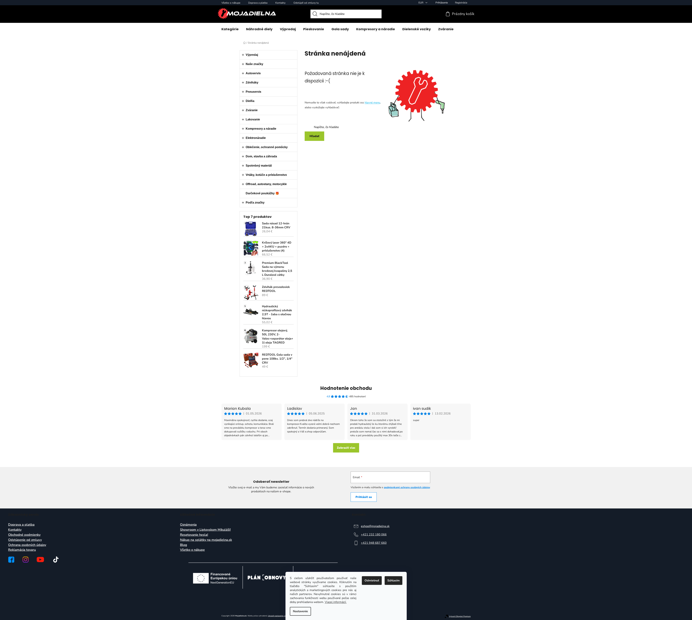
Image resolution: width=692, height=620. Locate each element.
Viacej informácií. (336, 602)
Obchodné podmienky (24, 535)
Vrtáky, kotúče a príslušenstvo (266, 174)
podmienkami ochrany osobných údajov (407, 487)
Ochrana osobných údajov (27, 545)
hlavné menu (372, 102)
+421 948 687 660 (374, 543)
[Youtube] (40, 559)
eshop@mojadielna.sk (375, 526)
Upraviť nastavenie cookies (279, 616)
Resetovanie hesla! (194, 535)
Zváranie (252, 110)
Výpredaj (252, 54)
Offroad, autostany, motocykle (266, 184)
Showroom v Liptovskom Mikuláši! (205, 530)
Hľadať (314, 136)
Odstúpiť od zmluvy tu (306, 3)
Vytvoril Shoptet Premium (460, 616)
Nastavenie (300, 611)
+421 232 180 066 (374, 535)
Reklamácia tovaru (22, 550)
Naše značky (254, 64)
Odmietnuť (372, 581)
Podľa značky (255, 202)
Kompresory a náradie (261, 128)
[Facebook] (11, 560)
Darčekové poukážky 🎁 (262, 193)
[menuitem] (230, 29)
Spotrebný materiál (259, 165)
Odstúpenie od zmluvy (25, 540)
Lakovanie (253, 119)
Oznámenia (188, 525)
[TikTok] (56, 559)
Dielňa (250, 100)
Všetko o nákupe (230, 3)
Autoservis (253, 73)
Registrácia (461, 2)
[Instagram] (26, 560)
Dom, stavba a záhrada (261, 156)
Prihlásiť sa (363, 497)
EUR (421, 2)
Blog (183, 545)
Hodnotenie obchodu (346, 388)
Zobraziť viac (346, 448)
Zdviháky (252, 82)
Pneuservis (253, 91)
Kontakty (280, 3)
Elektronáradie (256, 137)
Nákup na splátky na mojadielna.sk (206, 540)
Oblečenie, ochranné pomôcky (267, 147)
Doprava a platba (257, 3)
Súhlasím (393, 581)
